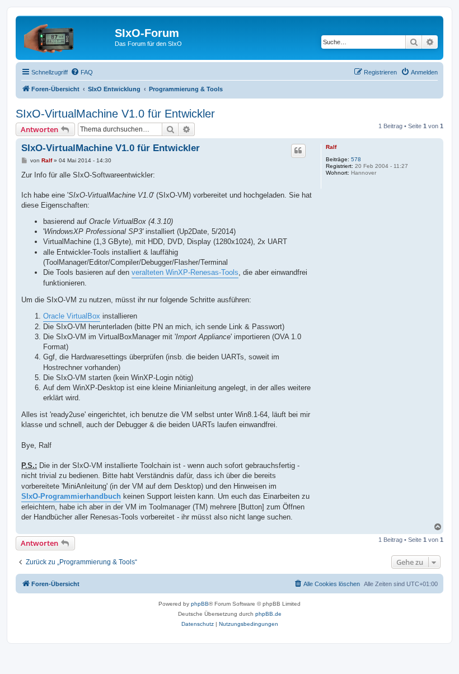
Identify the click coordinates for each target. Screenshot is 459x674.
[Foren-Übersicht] (66, 36)
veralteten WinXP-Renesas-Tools (185, 272)
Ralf (331, 147)
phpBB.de (268, 614)
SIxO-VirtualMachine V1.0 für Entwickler (115, 113)
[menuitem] (82, 72)
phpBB (200, 604)
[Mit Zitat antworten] (298, 150)
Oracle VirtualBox (71, 316)
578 (356, 159)
